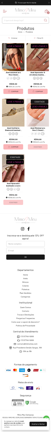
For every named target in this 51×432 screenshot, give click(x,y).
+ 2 (18, 189)
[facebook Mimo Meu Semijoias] (29, 229)
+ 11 (18, 78)
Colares (25, 286)
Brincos (25, 282)
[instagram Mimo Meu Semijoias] (23, 229)
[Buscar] (45, 20)
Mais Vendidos (25, 293)
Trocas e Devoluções (25, 314)
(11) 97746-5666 (27, 336)
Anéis (25, 278)
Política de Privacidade (25, 325)
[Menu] (5, 11)
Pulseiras (25, 289)
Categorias (25, 296)
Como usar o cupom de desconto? (25, 322)
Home (25, 275)
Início (20, 32)
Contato (25, 311)
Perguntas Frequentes (25, 318)
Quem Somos (25, 307)
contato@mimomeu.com (27, 344)
